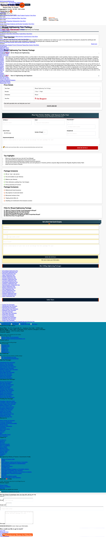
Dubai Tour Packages (6, 386)
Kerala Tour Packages (8, 314)
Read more (94, 44)
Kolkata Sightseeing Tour (8, 276)
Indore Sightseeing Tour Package (9, 321)
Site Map (2, 488)
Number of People (39, 132)
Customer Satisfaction (6, 422)
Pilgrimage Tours (4, 49)
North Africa (3, 33)
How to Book (3, 447)
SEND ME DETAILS (50, 257)
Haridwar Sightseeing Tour (9, 293)
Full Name (5, 120)
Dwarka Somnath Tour (6, 416)
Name (2, 496)
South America (28, 36)
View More (33, 15)
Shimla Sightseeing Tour (8, 286)
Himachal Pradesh (12, 15)
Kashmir (27, 15)
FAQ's (1, 455)
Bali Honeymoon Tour (6, 412)
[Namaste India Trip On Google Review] (5, 324)
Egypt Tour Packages (6, 396)
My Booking (26, 4)
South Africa (22, 33)
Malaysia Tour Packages (6, 394)
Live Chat (2, 530)
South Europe (25, 42)
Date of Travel (6, 130)
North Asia (3, 39)
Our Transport (4, 436)
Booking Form (4, 448)
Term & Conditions (5, 445)
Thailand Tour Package (6, 409)
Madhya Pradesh (15, 29)
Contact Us (3, 66)
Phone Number (70, 119)
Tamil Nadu (7, 24)
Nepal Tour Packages (6, 393)
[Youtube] (4, 349)
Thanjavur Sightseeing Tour (9, 283)
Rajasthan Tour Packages (9, 310)
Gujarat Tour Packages (8, 304)
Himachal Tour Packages (9, 307)
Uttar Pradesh (21, 15)
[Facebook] (4, 345)
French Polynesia (17, 45)
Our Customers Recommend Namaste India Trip (13, 322)
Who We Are (3, 69)
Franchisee (3, 427)
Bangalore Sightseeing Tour (9, 279)
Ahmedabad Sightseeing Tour (10, 271)
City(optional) (70, 130)
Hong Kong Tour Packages (7, 397)
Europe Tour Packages (6, 382)
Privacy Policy (4, 451)
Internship (2, 430)
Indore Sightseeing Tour (8, 296)
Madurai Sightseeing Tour (9, 287)
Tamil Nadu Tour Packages (9, 313)
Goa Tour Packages (7, 311)
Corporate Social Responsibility (8, 423)
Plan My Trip (3, 452)
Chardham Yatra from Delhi (7, 401)
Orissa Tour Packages (8, 316)
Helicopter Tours (4, 47)
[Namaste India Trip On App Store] (33, 324)
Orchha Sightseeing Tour (8, 290)
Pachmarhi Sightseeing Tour (9, 272)
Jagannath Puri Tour (5, 415)
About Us (2, 67)
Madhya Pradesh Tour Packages (9, 369)
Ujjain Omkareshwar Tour (7, 414)
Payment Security (5, 444)
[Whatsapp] (4, 352)
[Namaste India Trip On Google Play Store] (24, 324)
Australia (2, 45)
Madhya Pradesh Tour (6, 405)
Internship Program (5, 81)
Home (3, 29)
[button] (3, 9)
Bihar (18, 18)
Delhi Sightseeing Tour (8, 292)
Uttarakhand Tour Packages (9, 306)
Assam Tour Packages (8, 320)
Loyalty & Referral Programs (7, 80)
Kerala (1, 24)
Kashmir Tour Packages (6, 364)
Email (36, 120)
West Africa (16, 33)
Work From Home (5, 429)
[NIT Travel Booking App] (8, 357)
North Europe (3, 42)
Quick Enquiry (4, 533)
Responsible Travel (5, 83)
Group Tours (3, 46)
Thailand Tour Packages (6, 389)
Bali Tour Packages (5, 387)
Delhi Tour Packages (5, 376)
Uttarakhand (3, 15)
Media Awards (4, 424)
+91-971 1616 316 (52, 106)
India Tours (3, 12)
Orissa (9, 18)
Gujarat (5, 21)
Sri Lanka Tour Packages (7, 384)
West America (19, 36)
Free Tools (3, 63)
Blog (1, 433)
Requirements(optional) (8, 137)
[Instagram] (4, 346)
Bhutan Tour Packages (6, 391)
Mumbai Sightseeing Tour (9, 273)
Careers (2, 431)
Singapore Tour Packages (7, 390)
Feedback (2, 454)
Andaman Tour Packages (9, 318)
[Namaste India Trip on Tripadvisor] (15, 324)
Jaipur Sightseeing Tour (8, 275)
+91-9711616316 (14, 337)
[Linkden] (4, 350)
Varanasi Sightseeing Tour (9, 294)
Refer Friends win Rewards (7, 420)
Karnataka (25, 24)
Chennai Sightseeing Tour (9, 278)
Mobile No (3, 505)
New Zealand (8, 45)
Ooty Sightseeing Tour (8, 289)
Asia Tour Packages (5, 383)
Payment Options (4, 449)
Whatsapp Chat (4, 532)
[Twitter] (4, 348)
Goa (1, 21)
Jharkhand (14, 18)
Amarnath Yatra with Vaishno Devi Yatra (26, 321)
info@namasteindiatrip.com (7, 1)
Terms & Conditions (5, 486)
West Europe (18, 42)
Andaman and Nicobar (16, 24)
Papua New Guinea (27, 45)
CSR (1, 71)
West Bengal (3, 18)
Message (2, 523)
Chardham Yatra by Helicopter (8, 402)
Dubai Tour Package (5, 411)
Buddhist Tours (4, 50)
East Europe (11, 42)
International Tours (5, 31)
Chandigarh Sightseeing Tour (10, 282)
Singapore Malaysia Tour (6, 408)
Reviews (2, 442)
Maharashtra (16, 21)
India (8, 29)
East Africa (10, 33)
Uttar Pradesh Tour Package (7, 404)
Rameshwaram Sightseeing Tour (11, 285)
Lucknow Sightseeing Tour (9, 280)
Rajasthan (9, 21)
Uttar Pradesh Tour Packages (10, 309)
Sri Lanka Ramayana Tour (7, 406)
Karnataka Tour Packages (9, 317)
